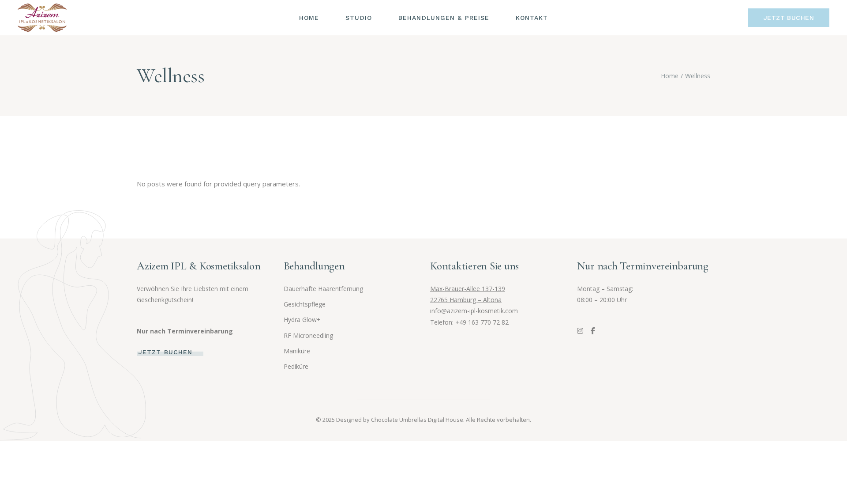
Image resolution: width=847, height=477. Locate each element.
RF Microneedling (308, 335)
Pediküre (296, 366)
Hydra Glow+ (302, 319)
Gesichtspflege (305, 304)
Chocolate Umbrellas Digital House (417, 420)
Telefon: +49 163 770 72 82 (469, 322)
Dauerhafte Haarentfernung (323, 288)
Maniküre (297, 351)
